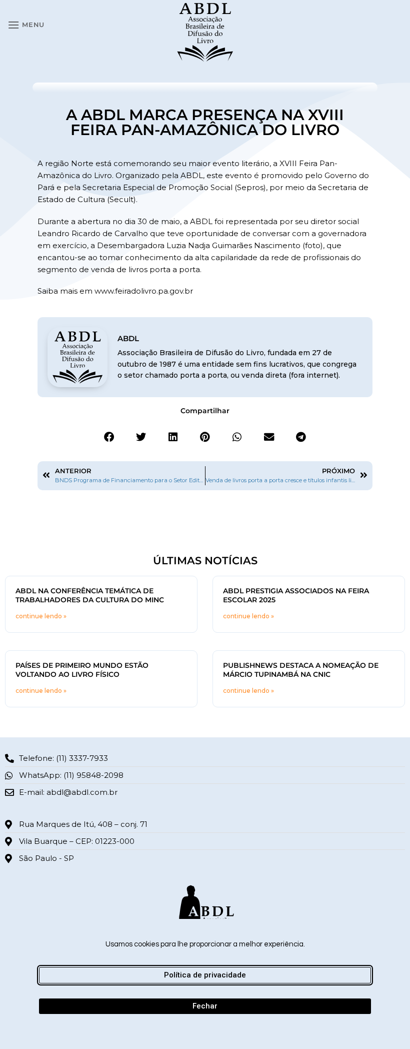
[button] (26, 25)
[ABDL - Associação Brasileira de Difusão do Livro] (205, 31)
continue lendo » (41, 616)
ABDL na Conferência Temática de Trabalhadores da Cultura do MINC (90, 595)
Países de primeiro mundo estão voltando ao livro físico (82, 670)
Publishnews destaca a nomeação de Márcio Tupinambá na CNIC (300, 670)
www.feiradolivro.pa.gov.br (143, 291)
